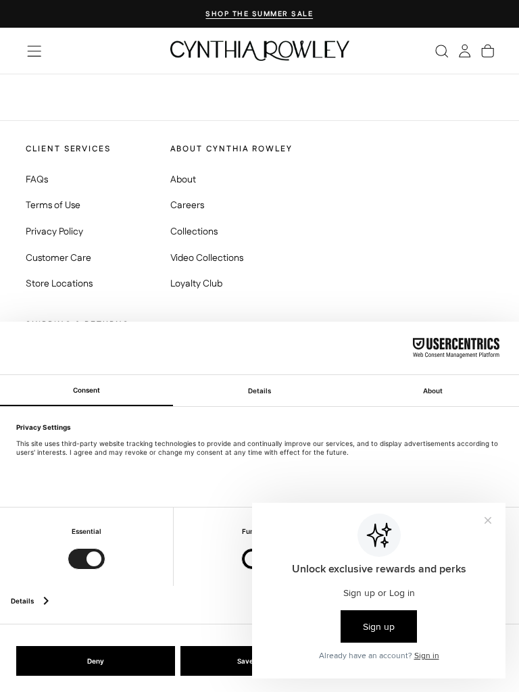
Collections (194, 232)
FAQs (37, 180)
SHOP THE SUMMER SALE (259, 14)
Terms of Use (53, 205)
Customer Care (58, 258)
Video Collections (206, 258)
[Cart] (487, 50)
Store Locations (59, 284)
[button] (34, 51)
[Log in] (464, 50)
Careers (187, 205)
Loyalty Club (196, 284)
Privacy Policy (54, 232)
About (183, 180)
